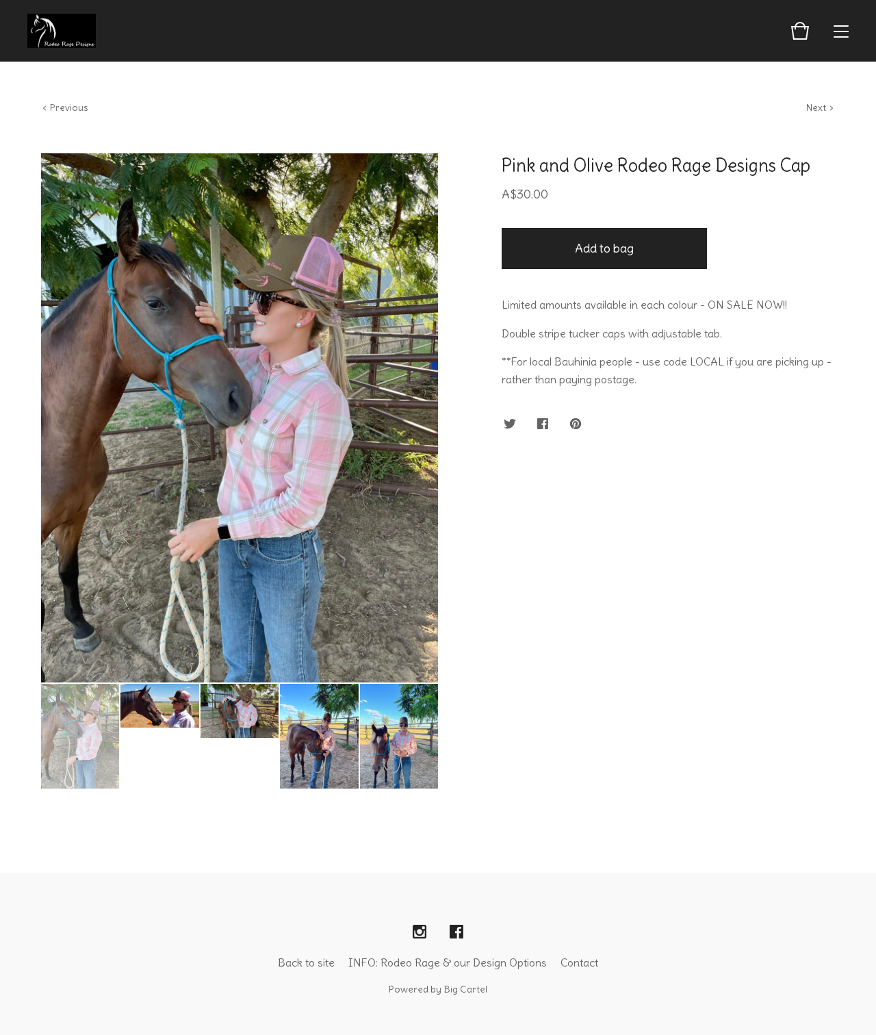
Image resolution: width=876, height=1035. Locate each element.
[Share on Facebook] (542, 424)
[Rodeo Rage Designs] (61, 31)
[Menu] (841, 30)
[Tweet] (510, 424)
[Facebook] (456, 932)
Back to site (306, 962)
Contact (579, 962)
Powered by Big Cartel (438, 989)
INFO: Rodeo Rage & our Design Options (447, 962)
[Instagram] (419, 932)
